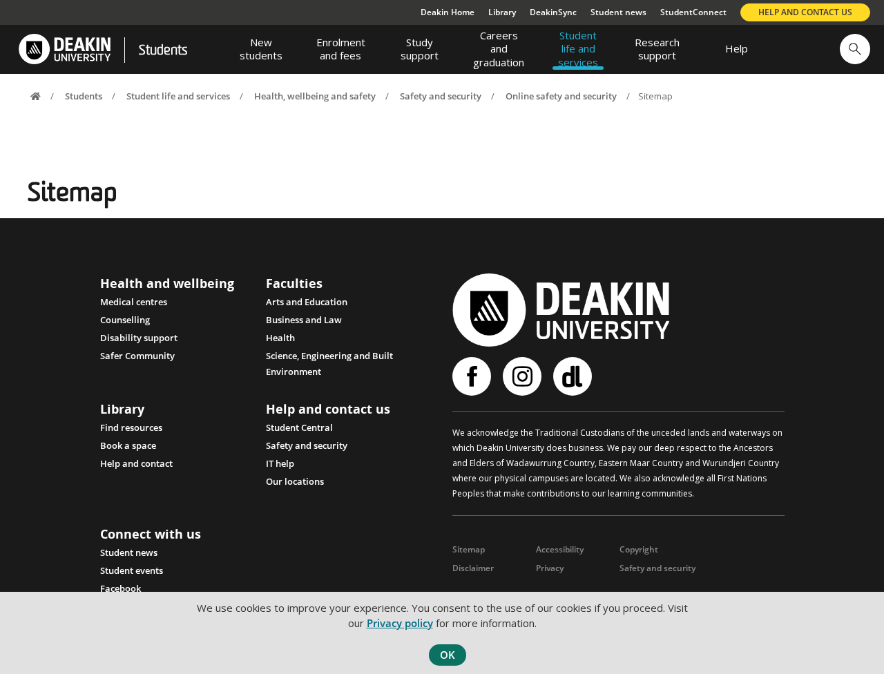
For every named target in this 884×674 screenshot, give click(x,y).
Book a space (128, 445)
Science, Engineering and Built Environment (329, 357)
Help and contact (136, 463)
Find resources (131, 427)
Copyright (638, 549)
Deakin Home (447, 12)
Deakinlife (574, 376)
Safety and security (440, 96)
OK (447, 655)
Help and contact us (805, 12)
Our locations (295, 481)
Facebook (120, 588)
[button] (855, 49)
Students (163, 51)
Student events (131, 570)
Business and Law (304, 320)
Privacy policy (400, 623)
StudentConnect (693, 12)
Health (280, 337)
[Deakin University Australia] (63, 49)
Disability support (138, 337)
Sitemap (468, 549)
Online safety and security (561, 96)
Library (502, 12)
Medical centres (133, 302)
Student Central (299, 427)
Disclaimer (473, 568)
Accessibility (560, 549)
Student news (618, 12)
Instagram (524, 376)
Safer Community (137, 355)
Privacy (550, 568)
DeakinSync (553, 12)
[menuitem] (261, 49)
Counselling (125, 320)
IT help (280, 463)
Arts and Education (306, 302)
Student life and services (178, 96)
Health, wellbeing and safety (315, 96)
